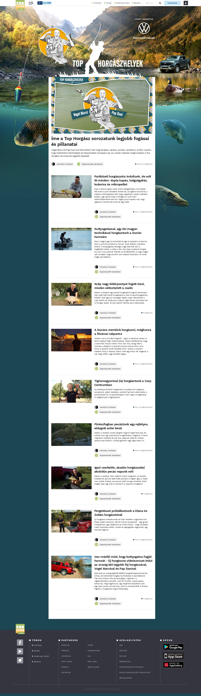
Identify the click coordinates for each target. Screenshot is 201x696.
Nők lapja (92, 662)
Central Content (65, 164)
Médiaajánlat (125, 678)
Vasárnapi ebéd (122, 3)
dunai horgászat (145, 164)
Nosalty (65, 667)
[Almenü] (31, 3)
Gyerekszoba (94, 651)
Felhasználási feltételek (131, 667)
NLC (89, 656)
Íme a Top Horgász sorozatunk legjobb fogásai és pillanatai (100, 141)
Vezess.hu (66, 656)
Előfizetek (172, 3)
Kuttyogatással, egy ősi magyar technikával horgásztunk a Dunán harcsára (117, 233)
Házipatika (66, 672)
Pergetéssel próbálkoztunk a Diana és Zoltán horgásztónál (120, 513)
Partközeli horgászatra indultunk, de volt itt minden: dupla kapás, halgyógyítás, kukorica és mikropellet (122, 180)
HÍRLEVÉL (123, 651)
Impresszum (124, 662)
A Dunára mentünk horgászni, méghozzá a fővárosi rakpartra (122, 332)
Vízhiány (97, 3)
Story (90, 645)
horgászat (147, 313)
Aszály (109, 3)
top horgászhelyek (143, 212)
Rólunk (122, 656)
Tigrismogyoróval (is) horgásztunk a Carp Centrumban (122, 383)
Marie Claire (93, 667)
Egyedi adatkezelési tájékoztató (134, 672)
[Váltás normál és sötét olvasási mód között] (160, 3)
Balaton (137, 3)
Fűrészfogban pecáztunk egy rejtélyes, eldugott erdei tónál (121, 426)
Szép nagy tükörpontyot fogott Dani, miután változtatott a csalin (119, 286)
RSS (121, 645)
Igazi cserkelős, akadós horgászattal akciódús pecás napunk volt (119, 469)
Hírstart (65, 651)
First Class (66, 662)
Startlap (65, 645)
